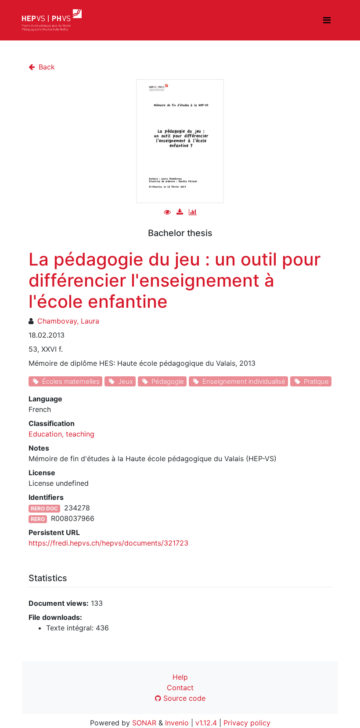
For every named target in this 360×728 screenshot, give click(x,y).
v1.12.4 (206, 722)
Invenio (177, 722)
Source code (183, 698)
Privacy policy (246, 722)
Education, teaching (61, 434)
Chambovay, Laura (68, 321)
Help (180, 677)
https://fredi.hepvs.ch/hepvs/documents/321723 (108, 543)
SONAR (144, 722)
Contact (180, 687)
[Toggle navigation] (327, 20)
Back (45, 66)
